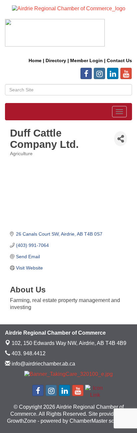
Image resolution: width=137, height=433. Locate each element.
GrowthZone (21, 421)
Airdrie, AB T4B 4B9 (69, 343)
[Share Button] (120, 138)
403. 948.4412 (28, 353)
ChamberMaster (88, 421)
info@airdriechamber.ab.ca (42, 364)
